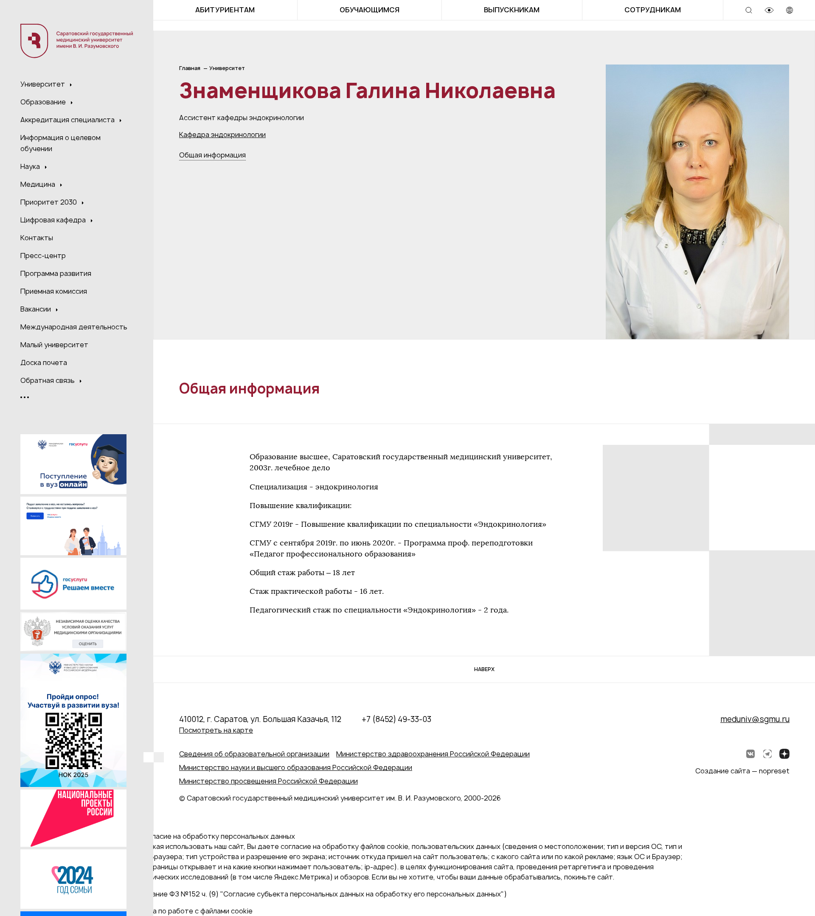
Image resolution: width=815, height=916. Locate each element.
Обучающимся (369, 9)
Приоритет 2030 (49, 202)
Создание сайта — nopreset (742, 771)
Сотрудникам (652, 9)
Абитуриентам (225, 9)
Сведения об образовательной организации (254, 754)
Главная (189, 68)
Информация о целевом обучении (60, 143)
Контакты (36, 237)
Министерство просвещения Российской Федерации (268, 781)
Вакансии (36, 309)
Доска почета (43, 362)
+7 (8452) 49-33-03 (396, 719)
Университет (43, 84)
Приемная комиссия (53, 291)
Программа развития (55, 273)
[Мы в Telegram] (767, 754)
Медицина (38, 184)
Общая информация (212, 155)
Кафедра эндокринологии (222, 134)
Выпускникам (512, 9)
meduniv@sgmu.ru (755, 719)
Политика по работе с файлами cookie (188, 911)
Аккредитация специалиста (68, 119)
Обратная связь (48, 380)
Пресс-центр (43, 255)
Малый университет (54, 344)
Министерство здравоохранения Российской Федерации (433, 754)
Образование (43, 102)
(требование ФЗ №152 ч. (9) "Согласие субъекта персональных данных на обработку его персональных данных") (315, 894)
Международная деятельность (73, 327)
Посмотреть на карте (216, 730)
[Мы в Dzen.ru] (784, 754)
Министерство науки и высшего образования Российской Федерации (295, 767)
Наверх (484, 669)
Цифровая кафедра (53, 220)
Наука (31, 166)
